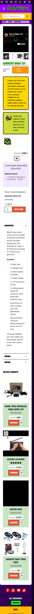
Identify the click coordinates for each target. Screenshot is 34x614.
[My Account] (25, 2)
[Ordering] (11, 2)
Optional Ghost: (11, 174)
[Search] (27, 16)
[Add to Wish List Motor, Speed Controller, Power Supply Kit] (21, 422)
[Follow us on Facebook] (7, 590)
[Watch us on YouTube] (18, 590)
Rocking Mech (16, 509)
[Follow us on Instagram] (13, 590)
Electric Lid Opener (15, 459)
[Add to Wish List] (16, 158)
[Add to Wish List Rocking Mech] (21, 522)
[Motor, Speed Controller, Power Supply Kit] (16, 390)
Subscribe (16, 603)
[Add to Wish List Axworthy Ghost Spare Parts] (21, 575)
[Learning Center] (20, 2)
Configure (13, 423)
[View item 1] (6, 56)
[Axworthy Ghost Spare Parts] (16, 543)
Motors (10, 22)
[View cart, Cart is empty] (29, 2)
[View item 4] (26, 56)
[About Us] (7, 2)
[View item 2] (13, 56)
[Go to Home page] (18, 8)
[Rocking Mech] (16, 493)
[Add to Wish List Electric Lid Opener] (21, 472)
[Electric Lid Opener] (16, 443)
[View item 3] (20, 56)
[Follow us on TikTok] (24, 590)
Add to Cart (19, 209)
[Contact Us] (16, 2)
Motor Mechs (17, 22)
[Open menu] (3, 8)
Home (4, 22)
